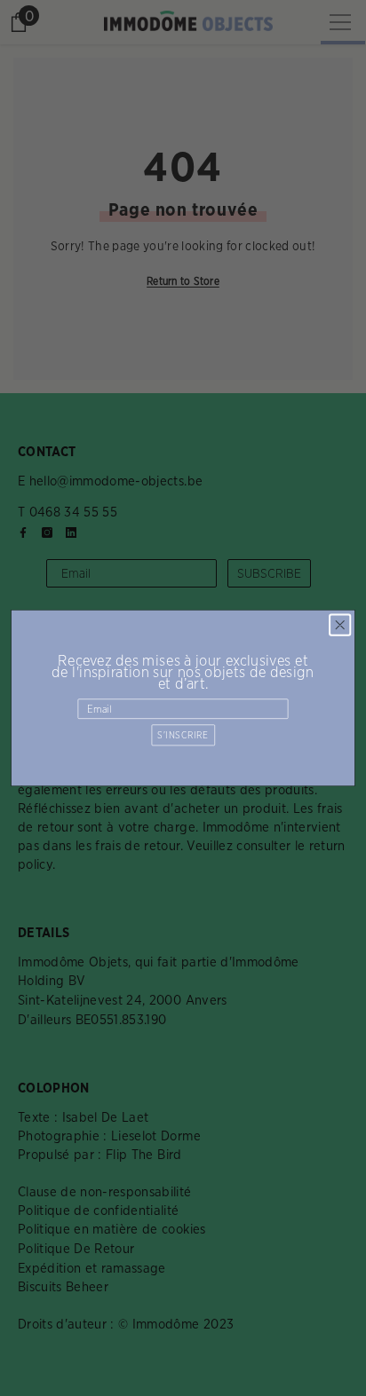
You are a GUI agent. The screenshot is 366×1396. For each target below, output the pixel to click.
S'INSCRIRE (182, 735)
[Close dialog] (340, 625)
